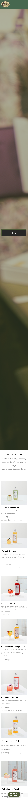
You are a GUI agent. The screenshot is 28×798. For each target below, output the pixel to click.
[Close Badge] (19, 792)
